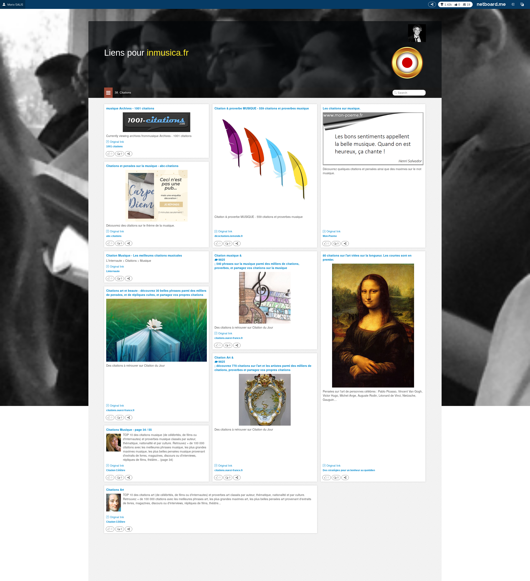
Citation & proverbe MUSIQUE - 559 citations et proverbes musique (261, 108)
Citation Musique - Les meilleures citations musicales (144, 255)
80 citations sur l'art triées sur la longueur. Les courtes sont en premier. (367, 257)
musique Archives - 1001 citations (130, 108)
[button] (522, 4)
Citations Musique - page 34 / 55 (129, 429)
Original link (117, 142)
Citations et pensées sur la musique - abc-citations (142, 166)
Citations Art (115, 489)
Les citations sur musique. (341, 108)
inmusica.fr (168, 53)
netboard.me (491, 4)
